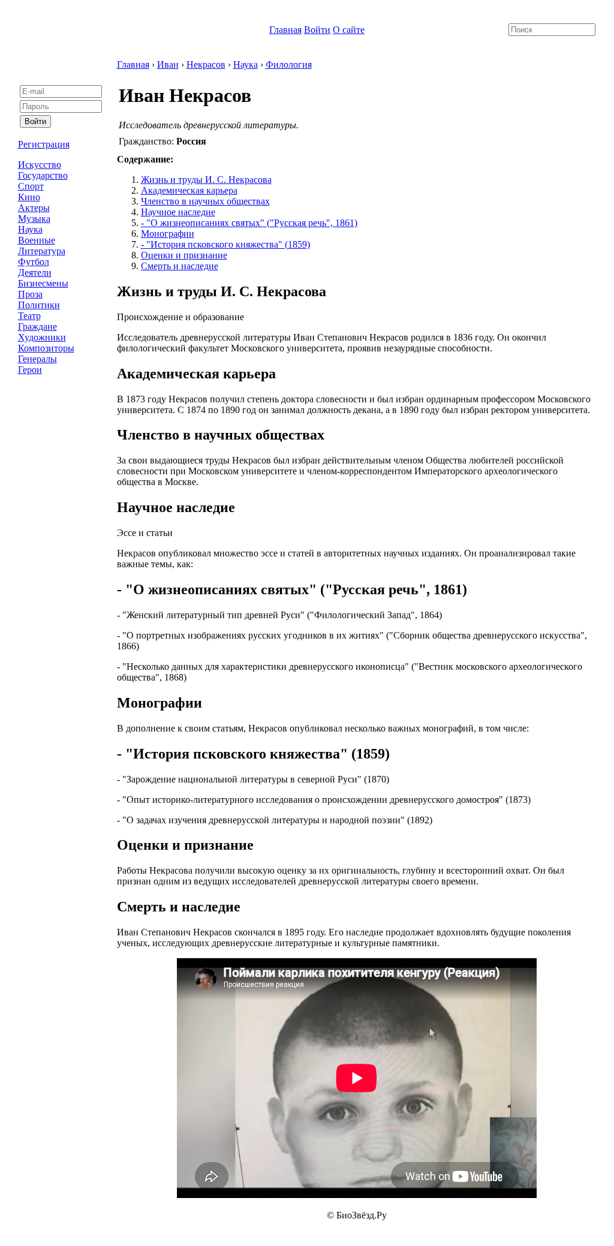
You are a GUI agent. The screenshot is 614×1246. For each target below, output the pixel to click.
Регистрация (44, 144)
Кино (29, 197)
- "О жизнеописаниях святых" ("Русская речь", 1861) (249, 223)
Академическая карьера (189, 190)
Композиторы (46, 348)
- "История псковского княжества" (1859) (225, 244)
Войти (317, 30)
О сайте (349, 30)
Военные (36, 240)
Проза (30, 294)
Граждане (37, 326)
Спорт (31, 186)
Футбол (33, 262)
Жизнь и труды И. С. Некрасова (206, 179)
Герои (30, 370)
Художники (42, 337)
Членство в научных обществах (205, 201)
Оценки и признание (184, 255)
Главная (285, 30)
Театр (29, 316)
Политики (39, 305)
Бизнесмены (43, 283)
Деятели (35, 272)
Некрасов (205, 64)
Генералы (37, 359)
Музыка (34, 218)
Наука (30, 229)
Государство (43, 175)
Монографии (167, 233)
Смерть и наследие (179, 266)
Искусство (39, 164)
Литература (41, 251)
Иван (168, 64)
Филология (289, 64)
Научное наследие (178, 212)
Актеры (34, 208)
